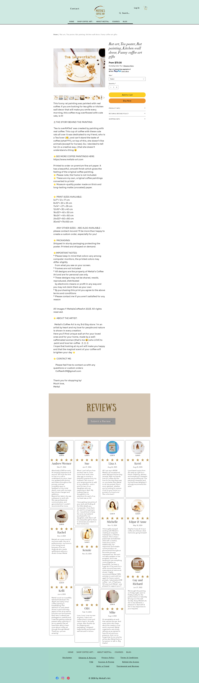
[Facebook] (57, 678)
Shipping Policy (128, 66)
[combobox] (127, 79)
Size (111, 75)
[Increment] (116, 87)
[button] (146, 8)
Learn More (125, 71)
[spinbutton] (113, 87)
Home (55, 34)
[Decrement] (110, 87)
